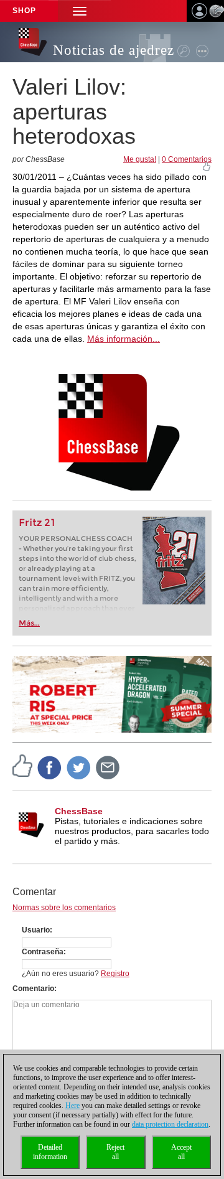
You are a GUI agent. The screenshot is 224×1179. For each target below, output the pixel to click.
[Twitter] (79, 767)
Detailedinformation (50, 1152)
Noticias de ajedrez (113, 50)
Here (72, 1105)
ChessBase (79, 811)
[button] (79, 11)
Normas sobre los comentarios (64, 907)
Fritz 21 (37, 522)
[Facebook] (49, 767)
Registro (115, 973)
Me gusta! (139, 159)
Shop (24, 10)
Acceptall (181, 1152)
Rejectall (115, 1152)
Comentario (33, 988)
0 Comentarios (187, 159)
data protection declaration (170, 1124)
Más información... (123, 339)
